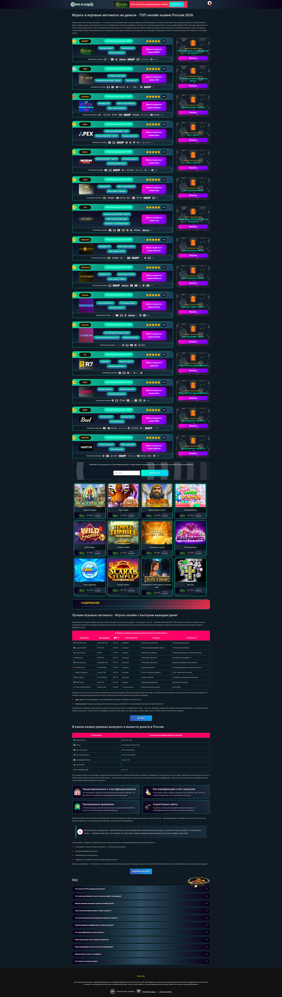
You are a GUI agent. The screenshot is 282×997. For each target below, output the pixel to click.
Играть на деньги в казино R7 (154, 364)
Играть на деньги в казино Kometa (154, 335)
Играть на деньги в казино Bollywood (154, 276)
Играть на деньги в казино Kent (154, 391)
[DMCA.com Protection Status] (139, 991)
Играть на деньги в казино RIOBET (154, 50)
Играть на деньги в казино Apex (154, 133)
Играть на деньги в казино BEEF (154, 419)
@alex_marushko (166, 992)
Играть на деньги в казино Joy (154, 219)
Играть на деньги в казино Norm (154, 161)
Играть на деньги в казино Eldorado (154, 249)
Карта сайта (141, 976)
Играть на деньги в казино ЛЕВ (154, 78)
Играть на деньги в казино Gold (154, 189)
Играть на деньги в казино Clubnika (154, 106)
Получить (177, 4)
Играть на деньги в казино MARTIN (154, 447)
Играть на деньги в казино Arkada (154, 305)
